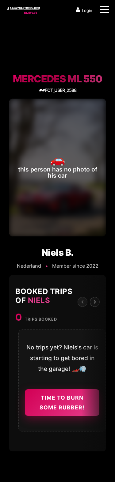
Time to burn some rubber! (62, 402)
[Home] (23, 8)
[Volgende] (95, 302)
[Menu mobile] (104, 10)
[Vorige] (82, 302)
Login (87, 10)
